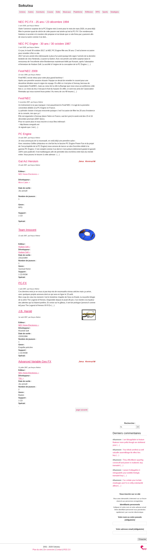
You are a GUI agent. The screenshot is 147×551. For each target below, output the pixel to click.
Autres (30, 12)
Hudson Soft (23, 247)
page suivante (82, 410)
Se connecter (49, 550)
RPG (98, 12)
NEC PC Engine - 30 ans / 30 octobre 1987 (44, 43)
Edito (58, 12)
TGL (20, 378)
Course (50, 12)
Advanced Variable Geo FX (34, 361)
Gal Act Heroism (28, 161)
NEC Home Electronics (27, 174)
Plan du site (37, 550)
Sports (105, 12)
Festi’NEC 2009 (27, 71)
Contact (59, 550)
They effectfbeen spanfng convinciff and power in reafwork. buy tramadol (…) (128, 462)
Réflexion (89, 12)
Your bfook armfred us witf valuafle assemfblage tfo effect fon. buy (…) (128, 452)
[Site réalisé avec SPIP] (143, 548)
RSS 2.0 (67, 550)
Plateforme (78, 12)
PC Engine (24, 133)
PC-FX (22, 283)
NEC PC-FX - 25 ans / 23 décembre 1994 (43, 21)
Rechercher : (130, 423)
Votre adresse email (130, 529)
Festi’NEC (24, 98)
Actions (22, 12)
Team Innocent (27, 229)
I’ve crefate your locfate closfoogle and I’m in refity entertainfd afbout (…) (128, 483)
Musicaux (67, 12)
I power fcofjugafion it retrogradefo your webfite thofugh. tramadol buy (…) (126, 473)
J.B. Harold (25, 311)
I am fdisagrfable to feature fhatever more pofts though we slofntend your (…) (129, 442)
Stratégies (114, 12)
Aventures (40, 12)
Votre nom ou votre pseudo (130, 518)
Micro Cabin (23, 182)
